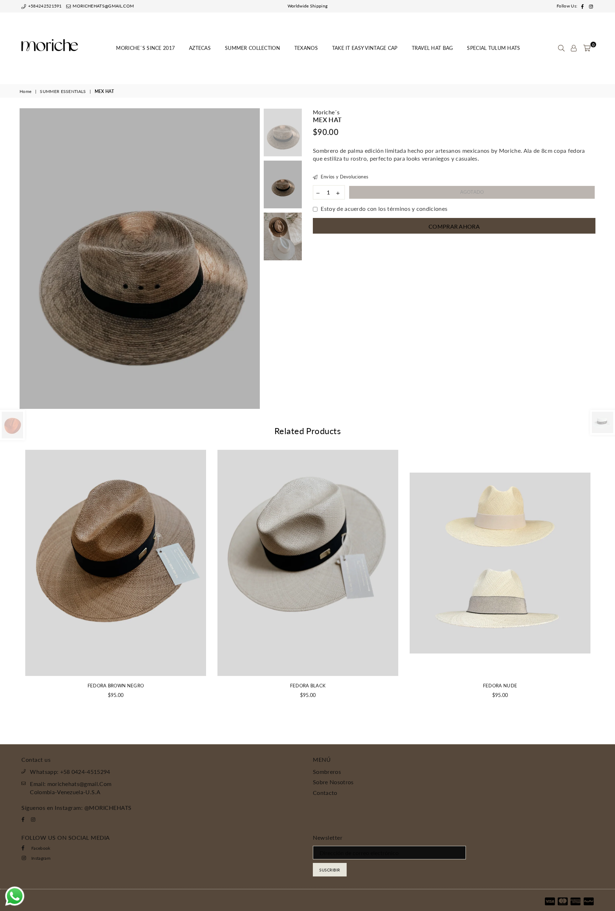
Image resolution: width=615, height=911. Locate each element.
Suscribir (329, 870)
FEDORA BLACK (308, 685)
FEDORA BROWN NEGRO (116, 685)
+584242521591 (44, 6)
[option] (140, 258)
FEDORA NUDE (500, 685)
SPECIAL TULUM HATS (493, 48)
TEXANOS (306, 48)
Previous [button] (26, 259)
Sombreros (327, 771)
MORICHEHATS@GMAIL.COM (103, 6)
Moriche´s (326, 112)
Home (25, 91)
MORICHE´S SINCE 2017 (145, 48)
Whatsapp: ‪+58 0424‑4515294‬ (70, 771)
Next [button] (253, 259)
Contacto (325, 792)
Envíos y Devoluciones (343, 176)
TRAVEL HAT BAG (432, 48)
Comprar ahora (454, 226)
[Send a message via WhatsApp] (15, 896)
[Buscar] (561, 48)
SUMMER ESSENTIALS (63, 91)
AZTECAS (200, 48)
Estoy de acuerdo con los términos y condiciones (384, 208)
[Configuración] (574, 48)
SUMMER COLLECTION (252, 48)
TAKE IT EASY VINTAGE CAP (365, 48)
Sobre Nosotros (333, 782)
